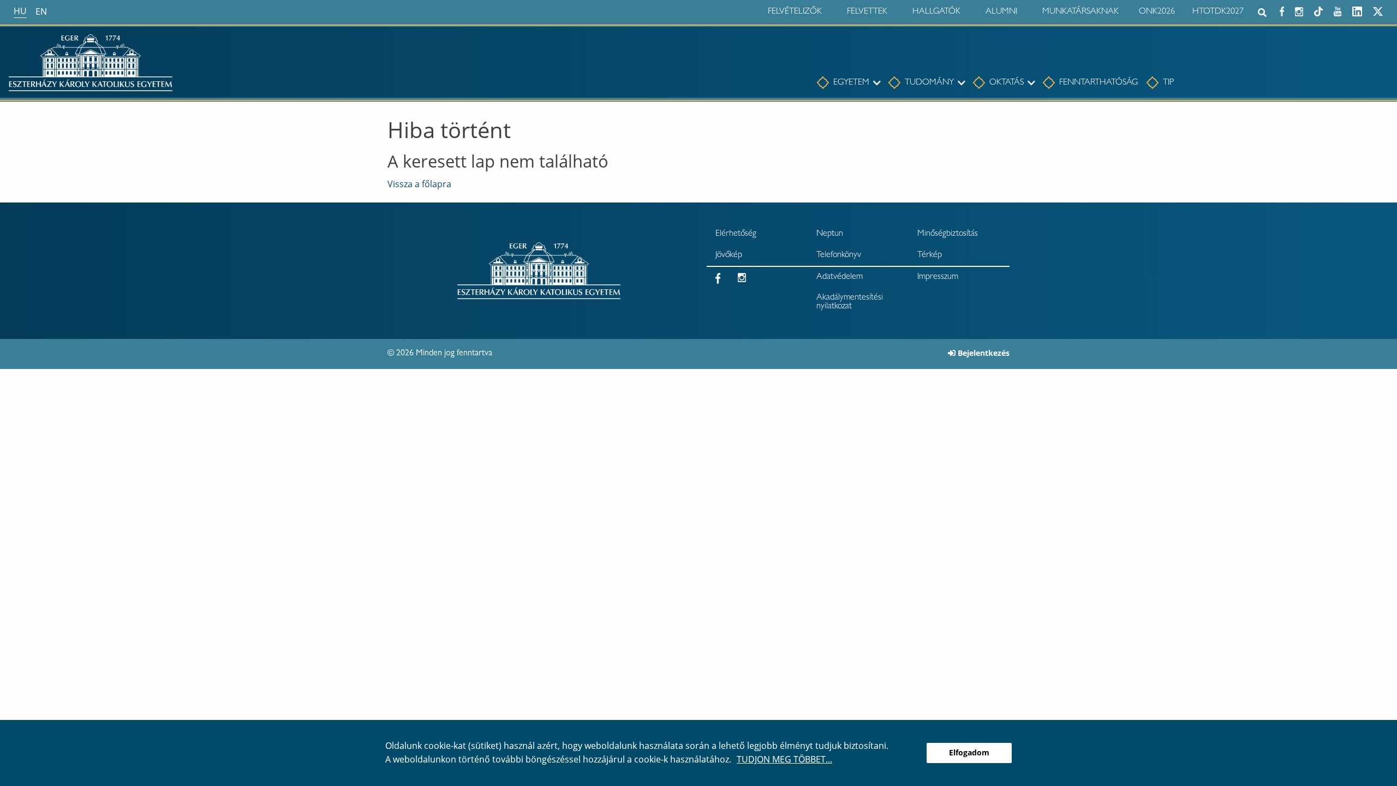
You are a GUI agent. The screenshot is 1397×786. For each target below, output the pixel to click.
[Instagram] (1299, 10)
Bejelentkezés (984, 353)
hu (20, 11)
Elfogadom (969, 752)
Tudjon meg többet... (784, 759)
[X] (1378, 10)
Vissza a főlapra (419, 184)
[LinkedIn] (1357, 10)
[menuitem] (843, 83)
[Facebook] (1282, 10)
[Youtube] (1337, 10)
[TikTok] (1318, 10)
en (41, 11)
